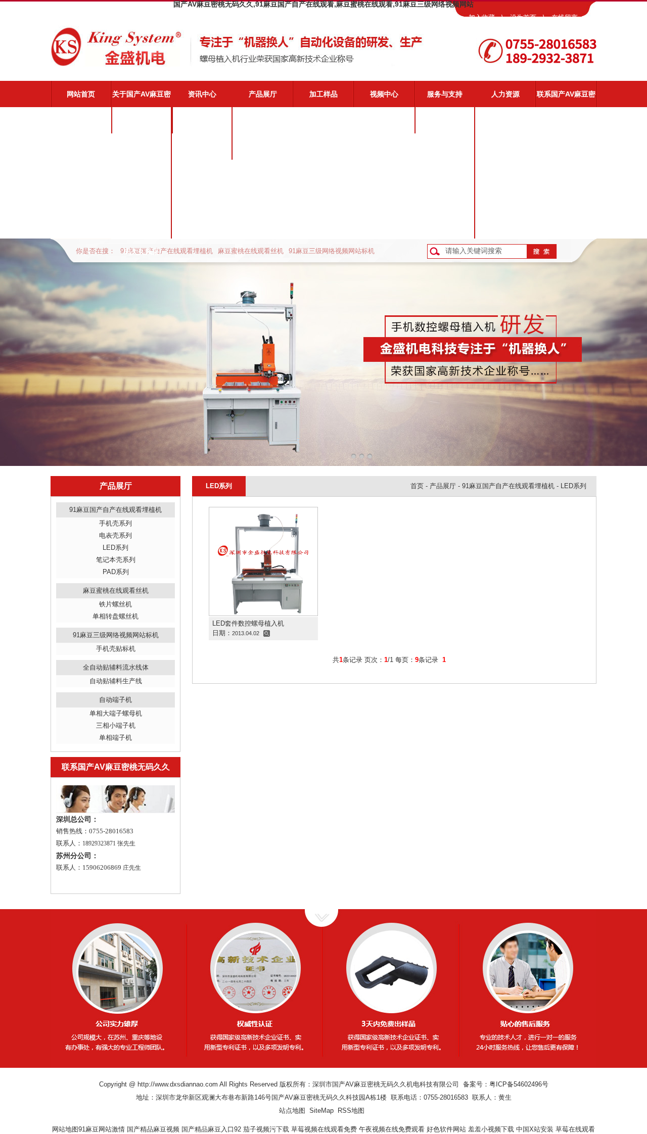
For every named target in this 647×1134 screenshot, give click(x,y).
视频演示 (445, 147)
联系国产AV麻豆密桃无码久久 (566, 98)
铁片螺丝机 (115, 604)
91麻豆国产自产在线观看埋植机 (166, 251)
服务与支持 (445, 94)
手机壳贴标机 (115, 648)
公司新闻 (202, 120)
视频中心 (384, 94)
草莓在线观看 (575, 1129)
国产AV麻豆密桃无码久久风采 (141, 230)
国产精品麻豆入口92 (211, 1129)
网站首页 (81, 94)
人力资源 (505, 94)
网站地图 (65, 1129)
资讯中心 (202, 94)
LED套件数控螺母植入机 (248, 623)
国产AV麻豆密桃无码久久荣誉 (141, 203)
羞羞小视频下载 (491, 1129)
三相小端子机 (115, 725)
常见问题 (445, 173)
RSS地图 (351, 1110)
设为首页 (523, 17)
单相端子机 (115, 737)
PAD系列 (116, 572)
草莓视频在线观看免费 (324, 1129)
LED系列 (115, 547)
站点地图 (292, 1110)
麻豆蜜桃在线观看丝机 (251, 251)
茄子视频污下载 (266, 1129)
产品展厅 (263, 94)
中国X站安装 (534, 1129)
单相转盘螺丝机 (115, 616)
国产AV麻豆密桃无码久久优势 (141, 151)
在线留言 (564, 17)
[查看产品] (266, 633)
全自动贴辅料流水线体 (116, 667)
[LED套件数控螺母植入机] (263, 560)
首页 (417, 486)
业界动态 (202, 147)
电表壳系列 (115, 535)
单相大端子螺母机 (115, 713)
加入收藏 (482, 17)
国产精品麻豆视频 (153, 1129)
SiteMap (321, 1110)
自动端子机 (115, 699)
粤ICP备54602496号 (518, 1084)
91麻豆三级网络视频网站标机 (332, 251)
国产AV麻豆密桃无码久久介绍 (141, 124)
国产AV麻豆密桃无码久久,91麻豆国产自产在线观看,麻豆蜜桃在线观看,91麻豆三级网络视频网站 (323, 4)
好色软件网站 (446, 1129)
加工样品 (323, 94)
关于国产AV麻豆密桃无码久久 (141, 98)
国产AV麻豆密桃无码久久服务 (444, 124)
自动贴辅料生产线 (115, 681)
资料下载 (445, 199)
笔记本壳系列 (115, 559)
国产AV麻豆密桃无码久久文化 (141, 177)
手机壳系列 (115, 523)
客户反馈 (445, 225)
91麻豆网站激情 (101, 1129)
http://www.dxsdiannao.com (177, 1084)
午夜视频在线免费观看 (392, 1129)
